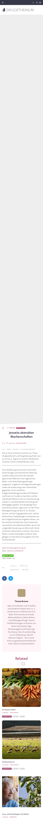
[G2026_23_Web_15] (21, 792)
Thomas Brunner (21, 443)
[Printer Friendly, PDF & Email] (8, 555)
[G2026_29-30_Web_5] (21, 739)
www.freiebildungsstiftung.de (14, 548)
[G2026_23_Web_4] (21, 687)
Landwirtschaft (7, 716)
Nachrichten (15, 569)
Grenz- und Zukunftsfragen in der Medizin (15, 814)
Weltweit (25, 569)
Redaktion (13, 817)
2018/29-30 (14, 565)
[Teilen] (4, 578)
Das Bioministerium (8, 762)
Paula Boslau (14, 712)
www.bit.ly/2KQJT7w (15, 551)
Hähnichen (24, 565)
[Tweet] (10, 578)
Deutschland (21, 428)
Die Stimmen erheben (9, 710)
